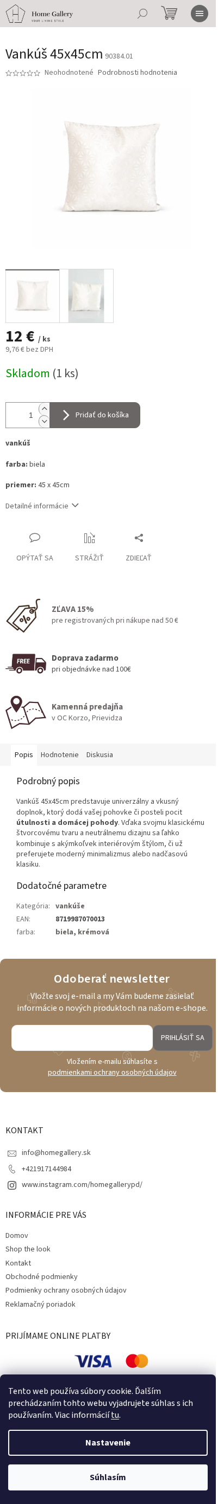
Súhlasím (108, 1477)
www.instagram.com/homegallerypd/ (82, 1184)
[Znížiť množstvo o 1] (44, 421)
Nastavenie (107, 1443)
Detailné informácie (37, 506)
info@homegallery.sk (56, 1152)
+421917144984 (46, 1169)
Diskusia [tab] (99, 755)
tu (115, 1415)
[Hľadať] (142, 13)
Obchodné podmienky (41, 1276)
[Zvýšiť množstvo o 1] (44, 409)
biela (64, 932)
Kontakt (18, 1263)
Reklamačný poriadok (40, 1304)
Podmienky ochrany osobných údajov (66, 1290)
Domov (16, 1235)
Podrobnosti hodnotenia (137, 73)
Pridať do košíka (102, 415)
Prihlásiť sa (182, 1037)
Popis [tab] (24, 755)
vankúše (70, 906)
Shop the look (28, 1249)
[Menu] (199, 13)
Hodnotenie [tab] (60, 755)
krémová (93, 932)
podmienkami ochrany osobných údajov (112, 1072)
